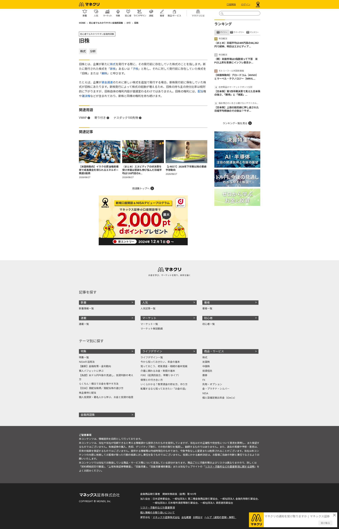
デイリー (223, 32)
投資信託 (207, 370)
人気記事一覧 (148, 308)
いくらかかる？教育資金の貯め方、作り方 (164, 384)
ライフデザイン (152, 351)
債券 (204, 375)
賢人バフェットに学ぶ (91, 370)
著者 (207, 302)
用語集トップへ (141, 188)
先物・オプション (212, 384)
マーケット (149, 318)
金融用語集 (88, 415)
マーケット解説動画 (152, 328)
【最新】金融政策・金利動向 (95, 366)
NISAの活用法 (87, 361)
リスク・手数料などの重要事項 (157, 507)
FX (203, 379)
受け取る (325, 523)
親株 (104, 73)
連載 (83, 318)
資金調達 (107, 82)
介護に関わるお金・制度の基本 (158, 370)
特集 (83, 351)
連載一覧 (84, 324)
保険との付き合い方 (152, 379)
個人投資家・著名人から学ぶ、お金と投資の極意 (106, 397)
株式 (83, 51)
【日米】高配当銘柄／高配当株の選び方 (101, 388)
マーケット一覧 (149, 324)
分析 (93, 51)
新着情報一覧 (86, 308)
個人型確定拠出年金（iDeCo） (219, 397)
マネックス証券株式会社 (166, 517)
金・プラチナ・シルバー (216, 388)
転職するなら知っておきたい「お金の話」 (164, 388)
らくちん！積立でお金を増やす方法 (98, 383)
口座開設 (231, 4)
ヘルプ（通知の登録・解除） (220, 517)
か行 (128, 22)
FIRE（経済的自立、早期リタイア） (160, 375)
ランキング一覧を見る (235, 123)
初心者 (208, 318)
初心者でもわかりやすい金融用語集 (106, 22)
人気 (145, 302)
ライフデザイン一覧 (152, 357)
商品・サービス (214, 351)
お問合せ (198, 517)
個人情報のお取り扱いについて (157, 512)
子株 (135, 69)
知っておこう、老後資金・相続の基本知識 (164, 366)
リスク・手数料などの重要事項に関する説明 (229, 466)
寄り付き (100, 118)
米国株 (206, 361)
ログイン (245, 4)
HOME (82, 22)
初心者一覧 (208, 324)
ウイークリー (239, 32)
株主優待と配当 (87, 392)
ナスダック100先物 (126, 118)
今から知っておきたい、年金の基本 (160, 361)
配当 (200, 91)
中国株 (206, 366)
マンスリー (254, 32)
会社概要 (186, 517)
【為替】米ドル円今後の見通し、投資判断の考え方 (106, 377)
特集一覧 (84, 357)
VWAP (83, 118)
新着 (83, 302)
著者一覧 (207, 308)
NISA (205, 393)
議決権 (86, 96)
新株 (113, 69)
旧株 (136, 22)
